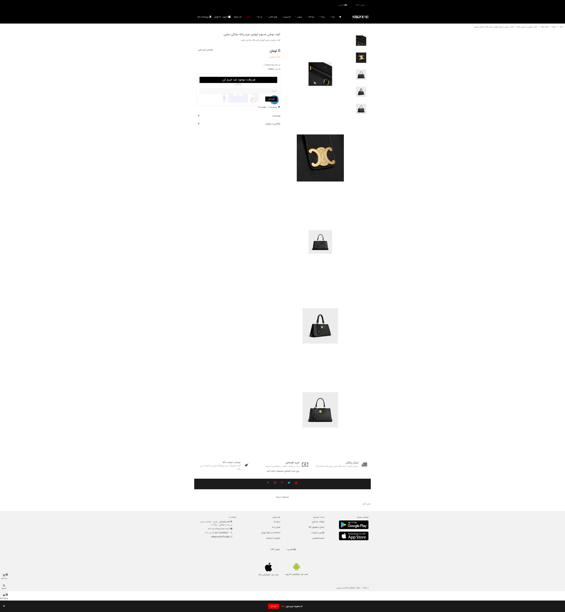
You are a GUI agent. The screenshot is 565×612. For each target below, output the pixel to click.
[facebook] (268, 483)
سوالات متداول (318, 522)
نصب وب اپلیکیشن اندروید (296, 574)
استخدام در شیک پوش (270, 532)
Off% (248, 16)
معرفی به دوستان (273, 538)
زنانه (333, 16)
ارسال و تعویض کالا (316, 527)
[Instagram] (275, 483)
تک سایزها (237, 16)
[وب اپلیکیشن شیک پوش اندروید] (296, 567)
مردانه (323, 16)
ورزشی (299, 16)
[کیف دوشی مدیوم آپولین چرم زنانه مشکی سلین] (320, 74)
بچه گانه (311, 16)
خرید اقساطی (292, 463)
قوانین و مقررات (317, 532)
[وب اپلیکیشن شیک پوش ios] (268, 567)
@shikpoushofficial (220, 537)
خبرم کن (271, 99)
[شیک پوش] (360, 17)
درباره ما (277, 522)
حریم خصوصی (318, 538)
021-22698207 (222, 533)
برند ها (259, 16)
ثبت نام (273, 606)
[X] (289, 483)
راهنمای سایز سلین (205, 50)
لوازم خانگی (273, 16)
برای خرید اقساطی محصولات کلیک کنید (283, 471)
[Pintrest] (282, 483)
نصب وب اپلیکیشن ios (268, 575)
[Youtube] (296, 483)
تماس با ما (276, 527)
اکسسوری (287, 16)
